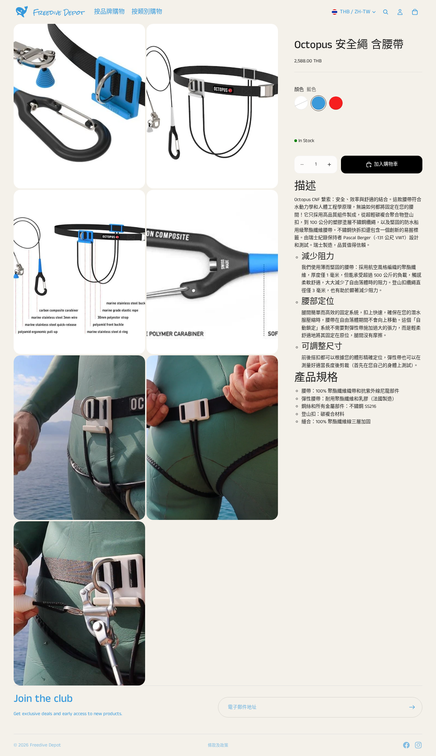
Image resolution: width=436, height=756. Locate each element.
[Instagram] (418, 745)
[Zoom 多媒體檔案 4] (212, 272)
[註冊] (412, 707)
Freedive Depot (45, 745)
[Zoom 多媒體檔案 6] (212, 437)
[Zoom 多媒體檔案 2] (212, 106)
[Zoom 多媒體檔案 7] (79, 603)
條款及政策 (218, 746)
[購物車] (414, 11)
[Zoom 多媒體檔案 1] (79, 106)
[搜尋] (385, 11)
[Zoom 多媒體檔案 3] (79, 272)
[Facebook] (406, 745)
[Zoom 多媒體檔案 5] (79, 437)
